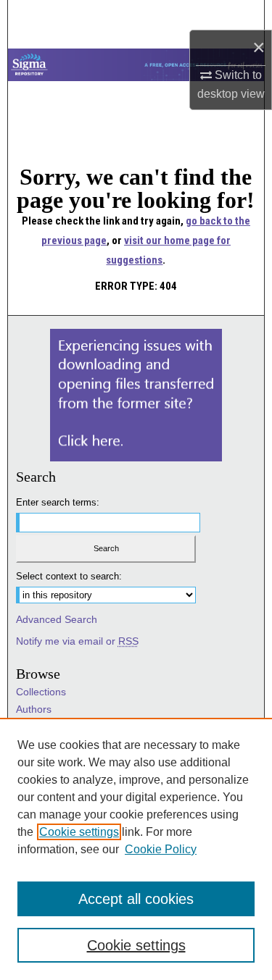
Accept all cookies (136, 899)
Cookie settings (79, 832)
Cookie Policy (161, 849)
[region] (136, 849)
